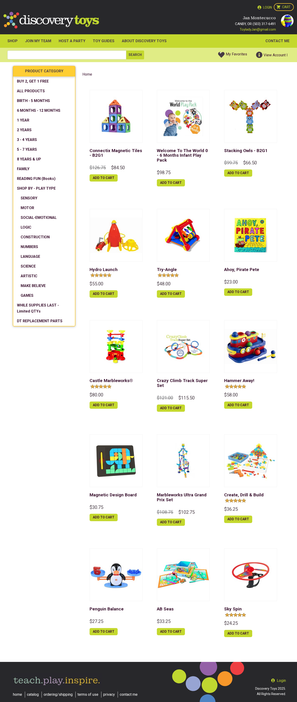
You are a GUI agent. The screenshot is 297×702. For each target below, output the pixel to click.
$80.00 (96, 395)
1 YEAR (23, 120)
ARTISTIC (29, 276)
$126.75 (98, 167)
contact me (129, 694)
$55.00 (96, 284)
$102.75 (186, 512)
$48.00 (164, 284)
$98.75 (164, 172)
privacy (109, 694)
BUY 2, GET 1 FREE (33, 81)
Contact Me (277, 41)
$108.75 (165, 512)
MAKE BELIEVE (33, 286)
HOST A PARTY (72, 41)
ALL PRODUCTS (31, 91)
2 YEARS (24, 130)
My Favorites (236, 54)
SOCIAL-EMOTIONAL (39, 217)
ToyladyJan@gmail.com (258, 29)
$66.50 (250, 163)
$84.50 (118, 167)
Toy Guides (103, 41)
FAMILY (23, 169)
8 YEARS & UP (29, 159)
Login (267, 7)
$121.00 (165, 398)
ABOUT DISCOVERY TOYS (144, 41)
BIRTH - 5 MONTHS (33, 101)
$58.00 (231, 395)
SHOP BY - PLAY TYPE (36, 188)
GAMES (27, 295)
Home (87, 74)
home (17, 694)
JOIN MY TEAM (38, 41)
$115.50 (186, 398)
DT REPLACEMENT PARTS (39, 321)
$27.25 (96, 621)
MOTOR (27, 208)
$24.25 (231, 623)
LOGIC (26, 227)
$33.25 (164, 621)
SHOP (12, 41)
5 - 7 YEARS (27, 149)
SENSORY (29, 198)
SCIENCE (28, 266)
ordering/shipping (58, 694)
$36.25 (231, 509)
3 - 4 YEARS (27, 139)
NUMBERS (29, 247)
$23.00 (231, 282)
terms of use (87, 694)
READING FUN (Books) (36, 178)
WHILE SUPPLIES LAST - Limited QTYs (38, 308)
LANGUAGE (30, 256)
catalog (33, 694)
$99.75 (231, 163)
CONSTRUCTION (35, 237)
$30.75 (96, 507)
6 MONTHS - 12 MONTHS (38, 110)
